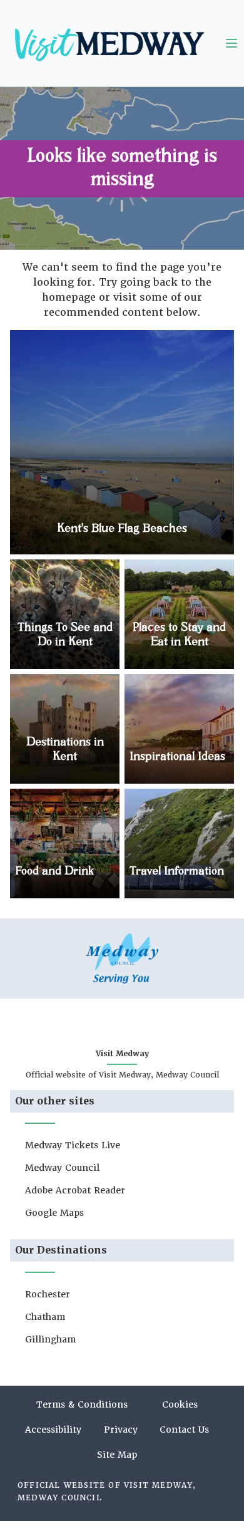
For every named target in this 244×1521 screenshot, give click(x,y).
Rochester (47, 1294)
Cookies (180, 1404)
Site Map (117, 1454)
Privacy (121, 1429)
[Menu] (231, 43)
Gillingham (50, 1339)
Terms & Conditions (82, 1404)
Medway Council (62, 1167)
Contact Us (184, 1429)
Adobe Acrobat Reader (75, 1190)
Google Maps (54, 1212)
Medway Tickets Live (72, 1145)
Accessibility (53, 1429)
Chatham (45, 1316)
